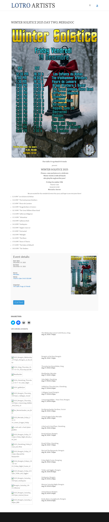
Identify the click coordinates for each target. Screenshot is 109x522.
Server (15, 273)
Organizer (16, 285)
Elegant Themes (49, 519)
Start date (16, 261)
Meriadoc (16, 274)
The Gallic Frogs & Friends (21, 286)
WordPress (73, 519)
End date (16, 265)
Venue (15, 277)
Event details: (21, 257)
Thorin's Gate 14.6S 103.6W (22, 278)
